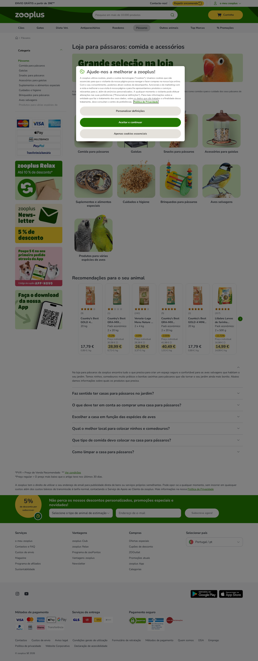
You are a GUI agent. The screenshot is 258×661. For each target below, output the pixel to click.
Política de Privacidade (146, 101)
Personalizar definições (130, 111)
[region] (130, 103)
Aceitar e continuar (130, 122)
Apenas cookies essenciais (130, 133)
